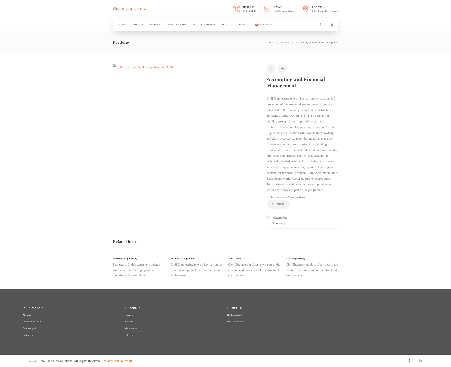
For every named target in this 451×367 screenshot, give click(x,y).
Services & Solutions (181, 24)
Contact (243, 24)
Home (122, 24)
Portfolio (285, 42)
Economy (279, 223)
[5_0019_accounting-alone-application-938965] (143, 66)
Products (155, 24)
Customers (208, 24)
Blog (224, 24)
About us (137, 24)
